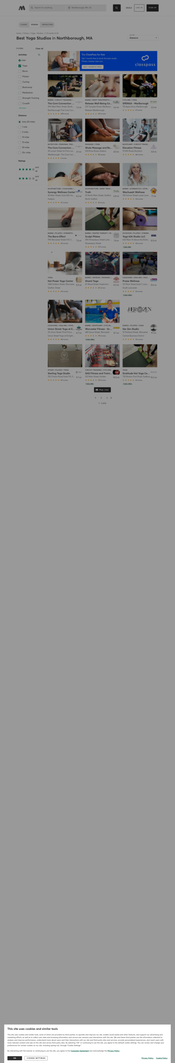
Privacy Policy (114, 1051)
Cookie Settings (36, 1058)
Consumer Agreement (80, 1051)
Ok (14, 1058)
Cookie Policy (162, 1058)
